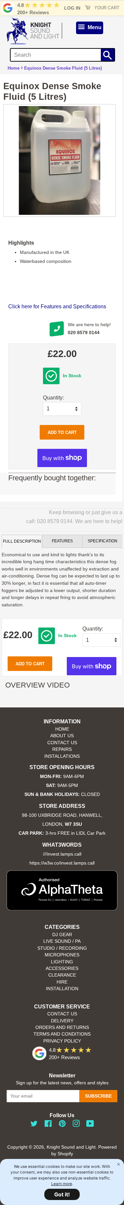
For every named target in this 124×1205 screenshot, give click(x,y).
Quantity (52, 397)
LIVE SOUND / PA (62, 941)
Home (14, 68)
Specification (102, 541)
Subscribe (98, 1096)
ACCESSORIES (62, 968)
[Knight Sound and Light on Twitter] (34, 1124)
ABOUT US (62, 735)
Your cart (106, 8)
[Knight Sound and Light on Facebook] (48, 1124)
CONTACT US (62, 742)
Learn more (61, 1183)
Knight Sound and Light (71, 1147)
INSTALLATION (62, 988)
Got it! (62, 1194)
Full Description (22, 541)
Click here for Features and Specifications (57, 306)
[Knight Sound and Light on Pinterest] (62, 1124)
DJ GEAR (62, 934)
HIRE (62, 982)
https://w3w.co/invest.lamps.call (62, 863)
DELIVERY (62, 1020)
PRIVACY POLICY (62, 1041)
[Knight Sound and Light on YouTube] (90, 1124)
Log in (72, 8)
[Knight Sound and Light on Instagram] (76, 1124)
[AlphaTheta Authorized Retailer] (62, 908)
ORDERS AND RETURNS (62, 1027)
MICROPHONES (62, 954)
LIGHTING (62, 961)
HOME (62, 729)
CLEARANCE (62, 975)
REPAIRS (62, 749)
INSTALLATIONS (62, 756)
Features (62, 541)
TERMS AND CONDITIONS (62, 1034)
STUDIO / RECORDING (62, 948)
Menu (94, 27)
